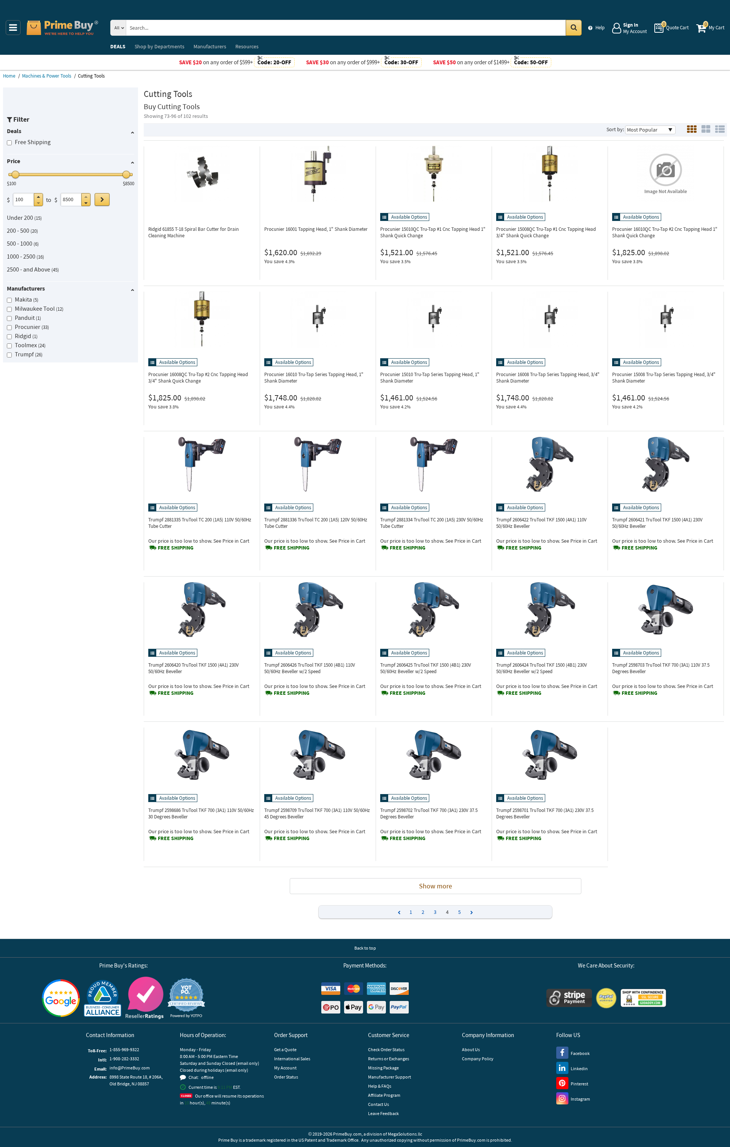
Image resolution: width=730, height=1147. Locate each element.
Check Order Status (386, 1049)
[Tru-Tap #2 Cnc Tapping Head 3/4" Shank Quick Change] (202, 319)
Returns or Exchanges (388, 1058)
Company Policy (478, 1058)
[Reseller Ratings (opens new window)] (144, 998)
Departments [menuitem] (159, 46)
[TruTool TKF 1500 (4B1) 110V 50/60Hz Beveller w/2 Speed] (318, 609)
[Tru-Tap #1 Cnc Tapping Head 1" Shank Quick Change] (434, 173)
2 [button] (423, 912)
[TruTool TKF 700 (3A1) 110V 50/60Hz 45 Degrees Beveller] (318, 754)
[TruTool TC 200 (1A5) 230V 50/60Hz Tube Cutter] (434, 464)
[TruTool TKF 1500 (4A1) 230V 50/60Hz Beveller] (666, 464)
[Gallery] (706, 130)
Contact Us (378, 1104)
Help (600, 27)
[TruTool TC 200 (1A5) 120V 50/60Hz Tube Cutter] (318, 464)
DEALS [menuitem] (117, 46)
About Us (471, 1049)
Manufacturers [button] (26, 288)
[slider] (15, 174)
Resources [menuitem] (247, 46)
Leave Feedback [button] (383, 1113)
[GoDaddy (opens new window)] (643, 998)
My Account (285, 1068)
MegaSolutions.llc (405, 1134)
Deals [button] (14, 131)
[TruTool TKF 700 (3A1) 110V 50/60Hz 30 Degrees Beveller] (202, 754)
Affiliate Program (384, 1095)
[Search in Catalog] (574, 28)
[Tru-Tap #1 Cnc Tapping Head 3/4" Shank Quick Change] (550, 173)
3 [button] (435, 912)
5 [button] (459, 912)
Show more (435, 886)
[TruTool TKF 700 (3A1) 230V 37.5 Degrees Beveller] (434, 754)
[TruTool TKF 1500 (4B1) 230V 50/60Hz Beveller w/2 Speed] (434, 609)
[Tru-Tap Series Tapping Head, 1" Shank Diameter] (318, 319)
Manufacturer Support (389, 1077)
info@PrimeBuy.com (130, 1068)
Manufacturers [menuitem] (210, 46)
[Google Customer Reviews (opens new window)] (61, 998)
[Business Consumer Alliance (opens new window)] (103, 998)
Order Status (286, 1077)
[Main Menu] (13, 27)
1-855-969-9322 (124, 1049)
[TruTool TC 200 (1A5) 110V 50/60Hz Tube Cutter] (202, 464)
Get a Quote (285, 1049)
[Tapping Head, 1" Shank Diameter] (318, 173)
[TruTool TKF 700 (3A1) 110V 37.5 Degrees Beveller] (666, 609)
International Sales (292, 1058)
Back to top (365, 948)
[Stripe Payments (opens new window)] (569, 998)
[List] (720, 130)
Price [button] (13, 161)
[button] (38, 197)
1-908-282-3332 (124, 1058)
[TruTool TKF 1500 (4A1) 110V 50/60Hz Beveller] (550, 464)
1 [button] (410, 912)
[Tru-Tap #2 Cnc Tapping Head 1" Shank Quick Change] (666, 173)
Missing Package (383, 1068)
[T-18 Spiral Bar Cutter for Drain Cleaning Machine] (202, 173)
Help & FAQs (379, 1086)
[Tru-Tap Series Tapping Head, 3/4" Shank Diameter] (550, 319)
